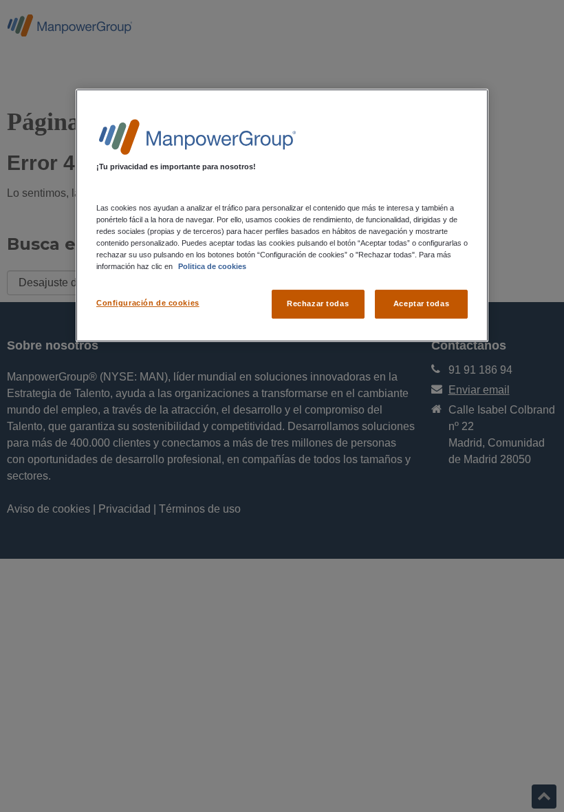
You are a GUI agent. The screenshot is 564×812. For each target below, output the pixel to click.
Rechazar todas (318, 304)
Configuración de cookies (147, 303)
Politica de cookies (212, 266)
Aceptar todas (421, 304)
